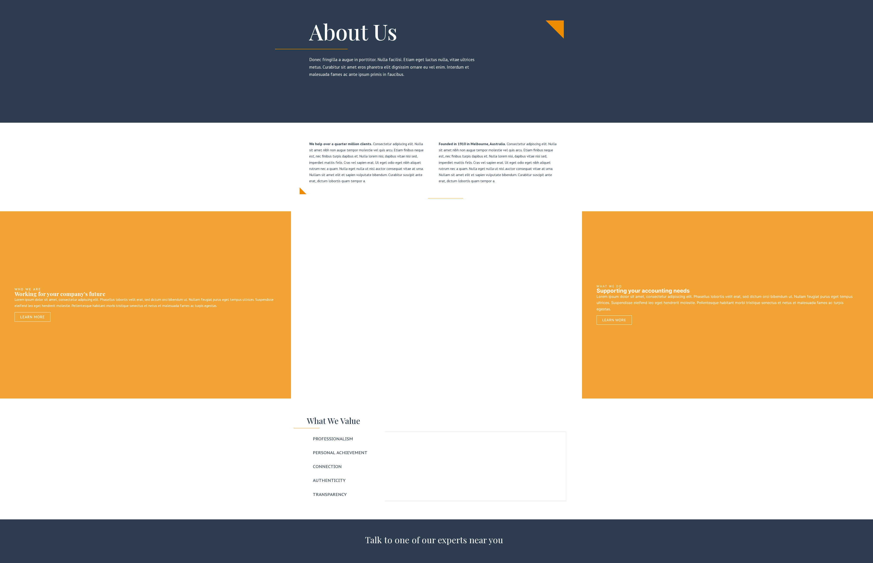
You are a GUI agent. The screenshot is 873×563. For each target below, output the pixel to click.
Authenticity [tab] (329, 480)
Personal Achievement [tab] (340, 452)
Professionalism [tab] (333, 438)
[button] (436, 304)
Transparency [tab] (330, 494)
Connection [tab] (327, 466)
